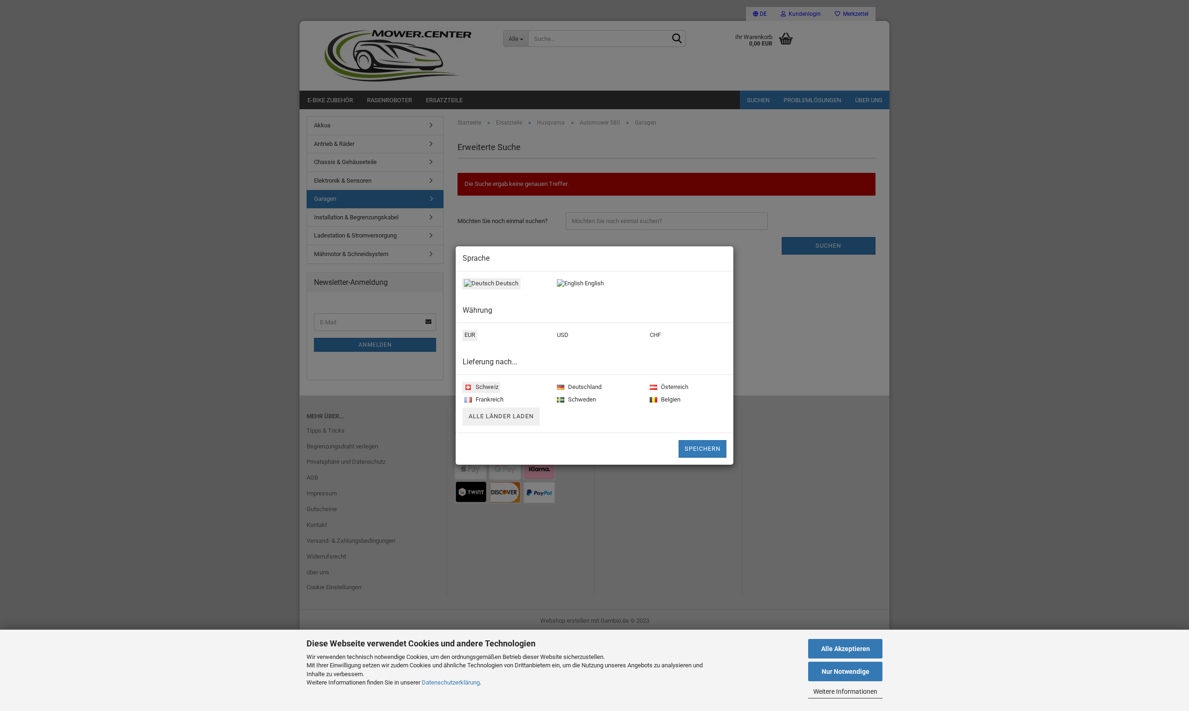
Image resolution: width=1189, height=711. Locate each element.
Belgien (670, 399)
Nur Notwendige (845, 671)
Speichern (702, 448)
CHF (655, 334)
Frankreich (488, 399)
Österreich (674, 386)
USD (562, 334)
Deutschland (584, 386)
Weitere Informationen (845, 691)
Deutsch (506, 283)
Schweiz (486, 386)
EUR (469, 334)
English (593, 283)
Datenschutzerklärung (451, 682)
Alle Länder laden (501, 416)
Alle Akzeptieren (845, 648)
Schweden (581, 399)
